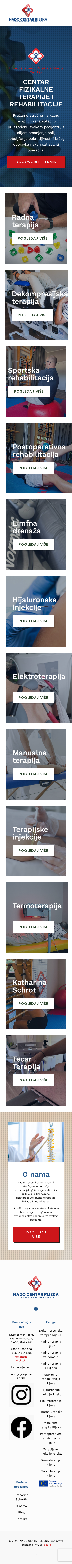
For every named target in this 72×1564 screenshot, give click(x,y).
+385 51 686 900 (21, 1349)
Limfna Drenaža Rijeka (50, 1414)
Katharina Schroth (21, 1497)
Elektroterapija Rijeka (51, 1403)
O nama (21, 1506)
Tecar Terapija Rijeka (51, 1473)
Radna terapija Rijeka (50, 1344)
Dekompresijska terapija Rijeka (50, 1333)
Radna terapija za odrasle (50, 1355)
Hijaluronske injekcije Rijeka (51, 1392)
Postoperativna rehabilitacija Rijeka (51, 1438)
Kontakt (21, 1519)
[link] (21, 1427)
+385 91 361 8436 (21, 1352)
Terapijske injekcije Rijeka (51, 1452)
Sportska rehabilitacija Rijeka (51, 1379)
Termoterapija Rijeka (51, 1462)
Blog (21, 1512)
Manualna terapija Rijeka (50, 1425)
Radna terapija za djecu (50, 1366)
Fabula (47, 1544)
